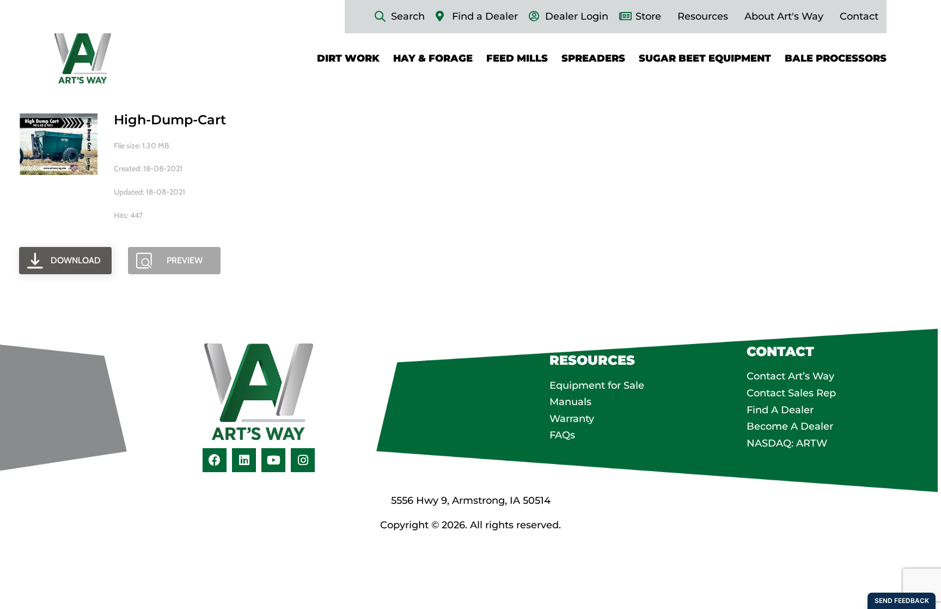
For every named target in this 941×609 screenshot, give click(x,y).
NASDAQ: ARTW (787, 443)
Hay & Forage (433, 58)
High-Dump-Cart (170, 120)
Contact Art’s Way (790, 376)
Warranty (571, 419)
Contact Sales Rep (791, 393)
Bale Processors (836, 58)
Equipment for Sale (596, 385)
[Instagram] (303, 460)
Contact (859, 16)
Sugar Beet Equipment (705, 58)
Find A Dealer (780, 410)
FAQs (562, 435)
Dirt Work (348, 58)
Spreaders (593, 58)
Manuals (570, 402)
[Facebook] (215, 460)
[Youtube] (273, 460)
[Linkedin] (244, 460)
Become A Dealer (790, 426)
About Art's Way (783, 16)
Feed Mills (517, 58)
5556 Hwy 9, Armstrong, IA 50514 (471, 501)
